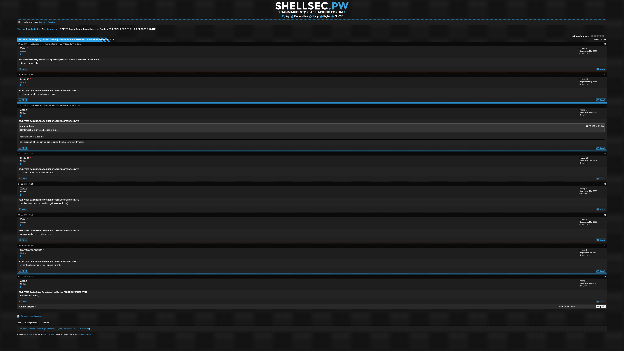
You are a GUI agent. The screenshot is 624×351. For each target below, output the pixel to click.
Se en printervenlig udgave (31, 316)
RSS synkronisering (81, 329)
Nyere (31, 307)
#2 (605, 75)
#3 (605, 105)
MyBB (29, 334)
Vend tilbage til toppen (45, 329)
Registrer (51, 22)
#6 (605, 215)
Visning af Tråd (600, 39)
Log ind (42, 22)
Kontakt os (23, 329)
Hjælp (315, 16)
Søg (287, 16)
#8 (605, 276)
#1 (605, 44)
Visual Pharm (87, 334)
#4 (605, 153)
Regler (326, 16)
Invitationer (49, 29)
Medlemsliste (301, 16)
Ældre (23, 307)
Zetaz (79, 44)
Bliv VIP (339, 16)
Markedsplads (34, 29)
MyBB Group (48, 334)
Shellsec (21, 29)
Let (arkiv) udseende (63, 329)
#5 (605, 184)
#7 (605, 246)
